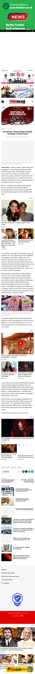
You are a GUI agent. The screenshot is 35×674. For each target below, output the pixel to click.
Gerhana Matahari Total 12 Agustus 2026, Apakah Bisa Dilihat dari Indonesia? (21, 557)
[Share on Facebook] (23, 471)
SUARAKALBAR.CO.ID (18, 613)
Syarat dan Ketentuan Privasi (10, 576)
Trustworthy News (6, 579)
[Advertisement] (17, 50)
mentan (20, 467)
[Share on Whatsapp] (29, 471)
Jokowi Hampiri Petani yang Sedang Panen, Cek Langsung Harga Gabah (24, 509)
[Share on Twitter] (26, 471)
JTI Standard (5, 583)
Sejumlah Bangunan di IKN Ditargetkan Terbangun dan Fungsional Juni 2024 (22, 500)
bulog (8, 467)
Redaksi (3, 569)
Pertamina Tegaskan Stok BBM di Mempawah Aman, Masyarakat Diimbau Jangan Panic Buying (23, 521)
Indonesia (13, 467)
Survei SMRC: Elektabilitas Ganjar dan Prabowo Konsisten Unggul (27, 481)
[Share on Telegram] (32, 471)
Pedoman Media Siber (8, 573)
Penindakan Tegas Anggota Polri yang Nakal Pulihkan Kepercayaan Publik (8, 481)
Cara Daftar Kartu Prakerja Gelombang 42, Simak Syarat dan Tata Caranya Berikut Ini (23, 490)
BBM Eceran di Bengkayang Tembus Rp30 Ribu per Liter (21, 538)
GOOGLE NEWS (23, 413)
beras (3, 467)
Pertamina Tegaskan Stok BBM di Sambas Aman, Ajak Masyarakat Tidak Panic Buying (23, 530)
